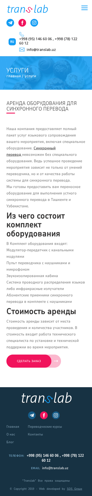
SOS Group (74, 489)
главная (13, 76)
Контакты (35, 434)
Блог (10, 442)
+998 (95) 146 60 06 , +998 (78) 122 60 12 (48, 41)
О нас (10, 434)
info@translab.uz (41, 49)
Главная (12, 426)
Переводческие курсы (45, 426)
